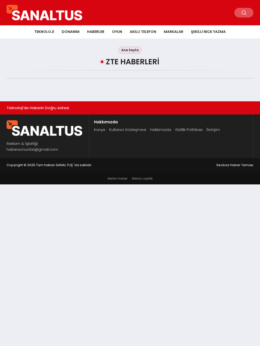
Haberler (95, 31)
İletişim (213, 129)
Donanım (70, 31)
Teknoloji (44, 31)
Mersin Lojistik (142, 178)
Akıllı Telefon (143, 31)
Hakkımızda (160, 129)
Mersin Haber (117, 178)
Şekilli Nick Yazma (208, 31)
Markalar (173, 31)
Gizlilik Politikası (189, 129)
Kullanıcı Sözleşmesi (127, 129)
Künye (99, 129)
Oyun (117, 31)
